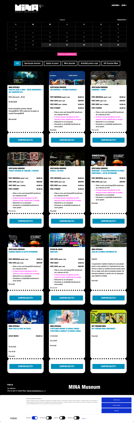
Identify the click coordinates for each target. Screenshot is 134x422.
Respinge (116, 410)
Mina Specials (69, 63)
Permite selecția (116, 405)
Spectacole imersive (32, 63)
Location (115, 5)
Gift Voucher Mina (111, 63)
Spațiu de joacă (52, 63)
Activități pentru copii (89, 63)
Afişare (84, 418)
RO (124, 5)
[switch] (49, 417)
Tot (17, 63)
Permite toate (116, 399)
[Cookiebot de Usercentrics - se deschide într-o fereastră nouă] (13, 418)
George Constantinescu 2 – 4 (36, 391)
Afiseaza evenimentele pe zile (68, 54)
